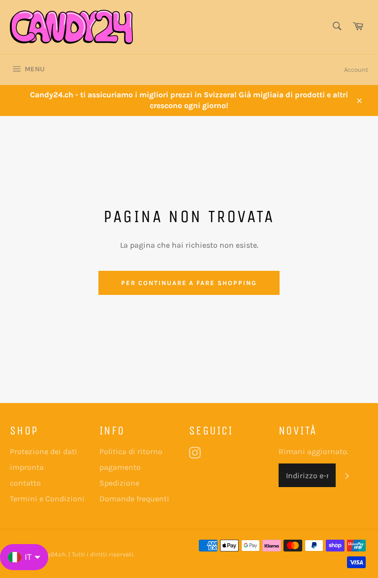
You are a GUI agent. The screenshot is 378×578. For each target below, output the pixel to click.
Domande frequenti (134, 498)
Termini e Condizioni (47, 498)
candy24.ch (49, 554)
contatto (25, 483)
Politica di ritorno (130, 451)
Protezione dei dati (43, 451)
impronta (27, 467)
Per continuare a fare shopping (189, 283)
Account (356, 69)
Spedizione (119, 483)
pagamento (120, 467)
